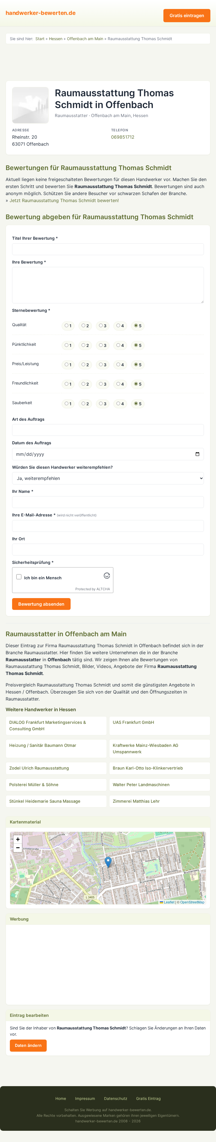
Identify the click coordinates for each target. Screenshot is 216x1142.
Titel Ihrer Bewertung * (35, 238)
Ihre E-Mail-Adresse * (54, 514)
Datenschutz (115, 1098)
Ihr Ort (18, 538)
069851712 (122, 137)
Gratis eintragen (187, 15)
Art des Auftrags (28, 419)
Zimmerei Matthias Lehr (136, 801)
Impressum (85, 1098)
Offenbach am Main (85, 38)
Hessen (55, 38)
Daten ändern (28, 1045)
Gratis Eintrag (148, 1098)
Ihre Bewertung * (29, 262)
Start (39, 38)
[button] (108, 862)
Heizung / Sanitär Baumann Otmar (42, 745)
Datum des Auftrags (31, 442)
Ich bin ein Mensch (43, 577)
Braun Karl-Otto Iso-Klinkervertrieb (148, 768)
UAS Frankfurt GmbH (133, 722)
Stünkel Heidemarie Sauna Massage (44, 801)
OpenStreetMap (192, 902)
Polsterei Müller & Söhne (33, 784)
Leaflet (168, 902)
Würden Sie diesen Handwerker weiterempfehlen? (62, 467)
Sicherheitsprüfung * (33, 562)
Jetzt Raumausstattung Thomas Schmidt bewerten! (64, 200)
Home (60, 1098)
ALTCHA (103, 589)
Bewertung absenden (41, 604)
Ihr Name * (22, 491)
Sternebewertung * (31, 310)
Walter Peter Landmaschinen (141, 784)
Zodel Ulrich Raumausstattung (39, 768)
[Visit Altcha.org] (107, 577)
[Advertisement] (108, 61)
